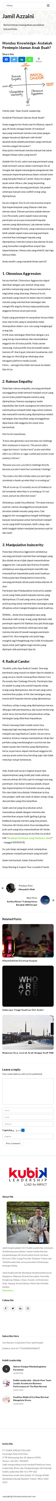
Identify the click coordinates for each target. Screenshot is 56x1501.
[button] (23, 1130)
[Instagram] (28, 1308)
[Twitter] (14, 59)
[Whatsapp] (29, 59)
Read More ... (8, 1290)
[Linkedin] (21, 59)
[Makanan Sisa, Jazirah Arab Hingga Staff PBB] (28, 1032)
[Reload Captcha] (23, 1130)
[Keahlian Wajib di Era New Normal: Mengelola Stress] (6, 1399)
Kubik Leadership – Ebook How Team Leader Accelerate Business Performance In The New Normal (32, 1383)
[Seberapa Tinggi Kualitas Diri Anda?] (28, 986)
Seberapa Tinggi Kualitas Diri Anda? (23, 1010)
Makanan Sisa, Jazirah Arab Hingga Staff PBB (28, 1052)
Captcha (7, 1130)
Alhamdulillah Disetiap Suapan (19, 960)
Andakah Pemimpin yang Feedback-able (29, 837)
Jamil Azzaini (18, 16)
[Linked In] (20, 1308)
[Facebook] (6, 59)
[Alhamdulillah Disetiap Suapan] (28, 940)
